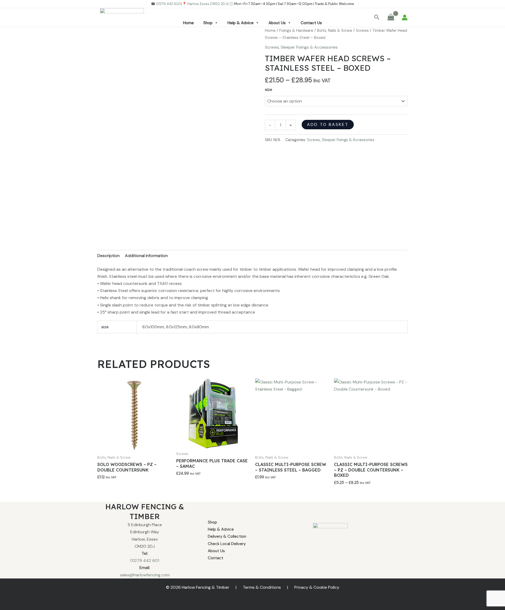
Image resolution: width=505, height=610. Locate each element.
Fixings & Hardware (296, 30)
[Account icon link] (405, 17)
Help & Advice (241, 22)
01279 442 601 (168, 4)
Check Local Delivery (227, 543)
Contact (215, 558)
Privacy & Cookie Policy (316, 587)
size (268, 89)
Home (188, 22)
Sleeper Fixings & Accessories (309, 47)
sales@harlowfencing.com (145, 575)
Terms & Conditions (262, 587)
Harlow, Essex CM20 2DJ (207, 4)
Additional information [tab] (146, 255)
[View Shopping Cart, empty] (390, 17)
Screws (362, 30)
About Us (277, 22)
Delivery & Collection (227, 536)
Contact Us (311, 22)
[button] (377, 17)
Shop (208, 22)
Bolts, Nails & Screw (334, 30)
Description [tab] (108, 255)
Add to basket (328, 124)
